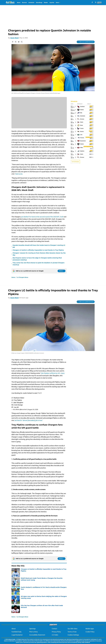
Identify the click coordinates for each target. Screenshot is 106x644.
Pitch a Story (33, 632)
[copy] (22, 42)
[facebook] (92, 2)
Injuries (52, 2)
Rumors (24, 2)
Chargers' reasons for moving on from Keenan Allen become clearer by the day (39, 254)
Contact (54, 629)
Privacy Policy (56, 632)
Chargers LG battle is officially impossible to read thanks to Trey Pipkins (38, 250)
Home (13, 277)
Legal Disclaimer (17, 635)
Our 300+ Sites (72, 629)
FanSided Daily (16, 632)
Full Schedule (75, 161)
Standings (39, 2)
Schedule (31, 2)
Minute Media (11, 639)
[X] (95, 2)
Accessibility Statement (37, 635)
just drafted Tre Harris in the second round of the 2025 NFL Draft (42, 217)
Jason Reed (14, 38)
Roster (46, 2)
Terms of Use (72, 632)
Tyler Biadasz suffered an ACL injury (53, 373)
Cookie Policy (90, 632)
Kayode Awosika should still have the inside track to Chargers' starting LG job (39, 246)
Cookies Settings (73, 635)
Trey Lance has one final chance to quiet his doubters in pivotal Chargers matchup (38, 264)
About (14, 629)
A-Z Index (55, 635)
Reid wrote (18, 174)
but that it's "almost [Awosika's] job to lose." (29, 420)
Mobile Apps (90, 629)
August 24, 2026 (33, 409)
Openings (32, 629)
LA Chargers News (22, 277)
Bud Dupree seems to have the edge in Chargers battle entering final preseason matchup (37, 259)
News (18, 2)
